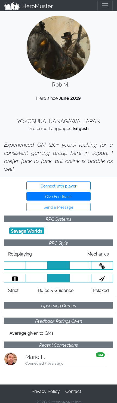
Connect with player (58, 185)
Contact (73, 391)
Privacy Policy (46, 391)
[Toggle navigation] (105, 5)
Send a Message (58, 207)
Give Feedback (58, 196)
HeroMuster (37, 6)
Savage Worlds (26, 231)
